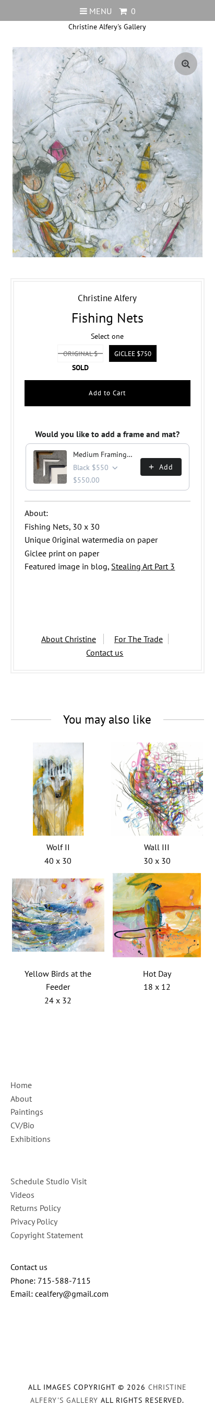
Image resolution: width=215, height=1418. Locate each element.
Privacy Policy (33, 1221)
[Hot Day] (157, 915)
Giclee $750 (132, 353)
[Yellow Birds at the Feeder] (58, 915)
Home (21, 1085)
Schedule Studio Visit (48, 1181)
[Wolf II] (58, 789)
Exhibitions (30, 1139)
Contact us (104, 652)
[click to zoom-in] (185, 63)
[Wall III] (157, 789)
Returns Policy (35, 1208)
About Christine (68, 639)
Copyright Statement (46, 1235)
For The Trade (138, 639)
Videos (22, 1195)
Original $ (80, 353)
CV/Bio (22, 1125)
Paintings (26, 1111)
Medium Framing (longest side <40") (103, 454)
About (21, 1098)
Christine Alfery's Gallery (107, 26)
